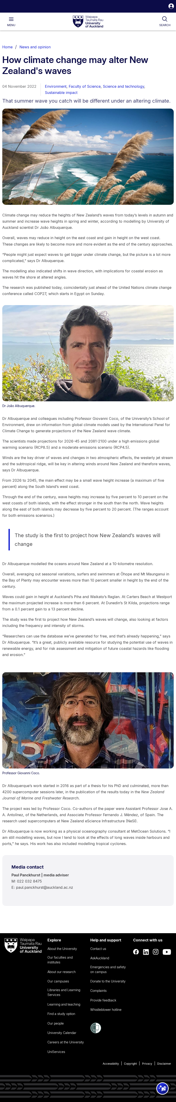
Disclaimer (164, 1063)
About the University (62, 949)
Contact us (98, 949)
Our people (55, 1023)
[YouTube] (167, 952)
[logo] (88, 22)
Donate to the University (108, 981)
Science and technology (123, 86)
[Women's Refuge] (95, 1032)
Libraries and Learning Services (63, 992)
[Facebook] (136, 952)
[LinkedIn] (146, 952)
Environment (55, 86)
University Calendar (61, 1033)
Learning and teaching (63, 1004)
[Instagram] (156, 952)
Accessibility (111, 1063)
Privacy (147, 1063)
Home (7, 47)
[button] (171, 6)
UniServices (56, 1052)
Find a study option (61, 1014)
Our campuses (58, 981)
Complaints (98, 991)
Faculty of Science (85, 86)
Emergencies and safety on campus (108, 969)
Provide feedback (103, 1000)
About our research (61, 972)
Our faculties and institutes (60, 959)
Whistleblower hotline (105, 1010)
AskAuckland (99, 958)
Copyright (130, 1063)
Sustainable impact (61, 92)
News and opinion (35, 47)
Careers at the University (65, 1042)
